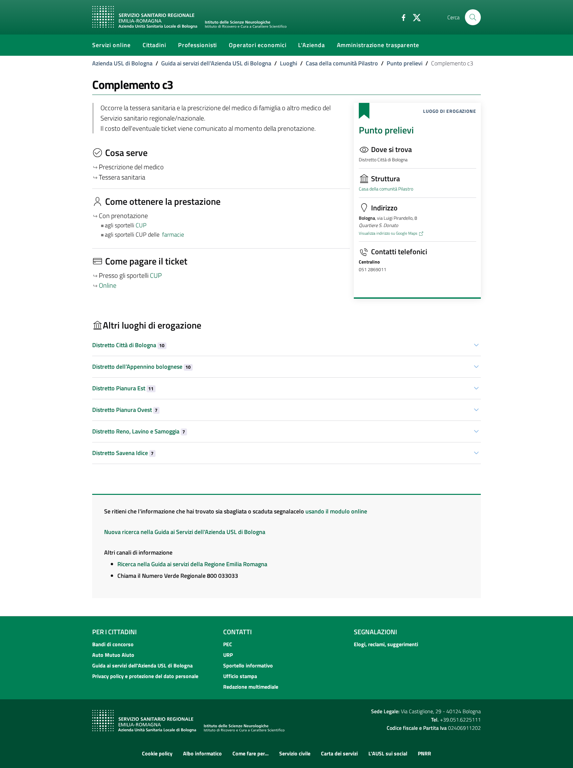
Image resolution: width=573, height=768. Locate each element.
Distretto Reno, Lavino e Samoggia (138, 431)
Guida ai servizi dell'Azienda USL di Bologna (216, 63)
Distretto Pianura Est (123, 388)
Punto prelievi (404, 63)
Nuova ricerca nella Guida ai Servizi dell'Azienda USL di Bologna (184, 531)
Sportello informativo (248, 665)
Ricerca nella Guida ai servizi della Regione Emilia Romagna (192, 564)
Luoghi (288, 63)
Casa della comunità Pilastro (342, 63)
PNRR (424, 753)
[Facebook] (401, 17)
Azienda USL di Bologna (122, 63)
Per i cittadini (114, 632)
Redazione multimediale (250, 687)
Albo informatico (202, 753)
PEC (227, 644)
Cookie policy (157, 753)
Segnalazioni (375, 632)
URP (228, 655)
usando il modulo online (336, 511)
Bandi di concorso (113, 644)
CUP (142, 225)
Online (107, 285)
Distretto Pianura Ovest (125, 409)
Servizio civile (294, 753)
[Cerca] (473, 17)
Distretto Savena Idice (123, 452)
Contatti (237, 632)
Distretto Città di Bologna (128, 345)
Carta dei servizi (339, 753)
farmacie (173, 234)
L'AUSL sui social (387, 753)
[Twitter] (414, 17)
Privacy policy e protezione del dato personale (145, 676)
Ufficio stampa (240, 676)
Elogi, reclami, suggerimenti (386, 644)
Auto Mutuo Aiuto (113, 655)
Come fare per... (250, 753)
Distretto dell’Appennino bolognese (141, 366)
